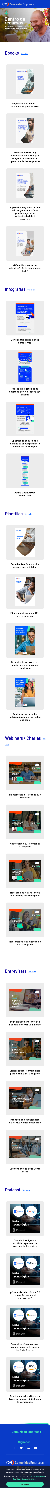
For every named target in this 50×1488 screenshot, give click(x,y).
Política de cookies (37, 1476)
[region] (25, 1477)
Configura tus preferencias (25, 1479)
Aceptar (25, 1484)
